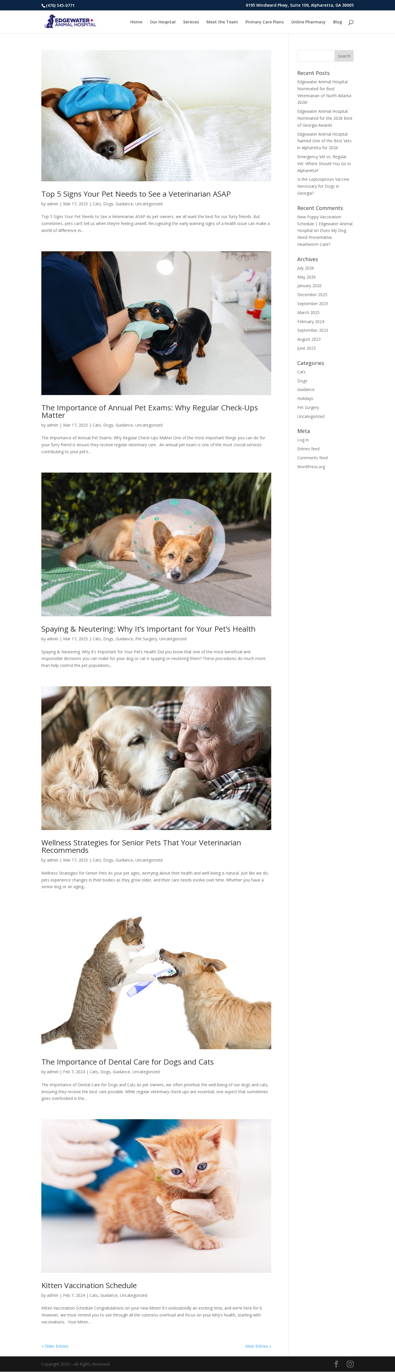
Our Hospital (163, 22)
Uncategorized (149, 203)
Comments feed (312, 457)
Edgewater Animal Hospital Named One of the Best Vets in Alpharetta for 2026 (324, 141)
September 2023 (312, 330)
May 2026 (306, 277)
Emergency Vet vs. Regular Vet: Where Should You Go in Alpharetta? (324, 163)
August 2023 (309, 339)
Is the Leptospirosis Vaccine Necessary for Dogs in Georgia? (323, 186)
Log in (303, 439)
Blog (337, 22)
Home (136, 22)
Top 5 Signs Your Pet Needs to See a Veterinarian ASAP (136, 194)
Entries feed (308, 448)
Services (191, 22)
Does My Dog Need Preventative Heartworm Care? (321, 237)
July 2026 (305, 268)
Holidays (305, 398)
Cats (97, 203)
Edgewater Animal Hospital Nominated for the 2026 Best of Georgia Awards (324, 118)
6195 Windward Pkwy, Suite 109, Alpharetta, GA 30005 (300, 5)
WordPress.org (311, 466)
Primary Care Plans (265, 22)
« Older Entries (55, 1346)
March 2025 (308, 312)
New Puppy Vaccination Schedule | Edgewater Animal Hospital (324, 223)
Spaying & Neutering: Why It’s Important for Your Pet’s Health (148, 629)
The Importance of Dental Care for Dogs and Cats (127, 1061)
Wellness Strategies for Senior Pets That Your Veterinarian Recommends (141, 846)
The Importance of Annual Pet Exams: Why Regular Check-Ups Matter (149, 411)
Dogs (108, 203)
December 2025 (312, 294)
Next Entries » (258, 1346)
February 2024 (310, 321)
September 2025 (312, 303)
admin (52, 203)
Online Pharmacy (308, 22)
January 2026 (309, 285)
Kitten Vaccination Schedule (89, 1285)
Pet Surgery (146, 638)
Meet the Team (222, 22)
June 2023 (306, 348)
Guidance (124, 203)
